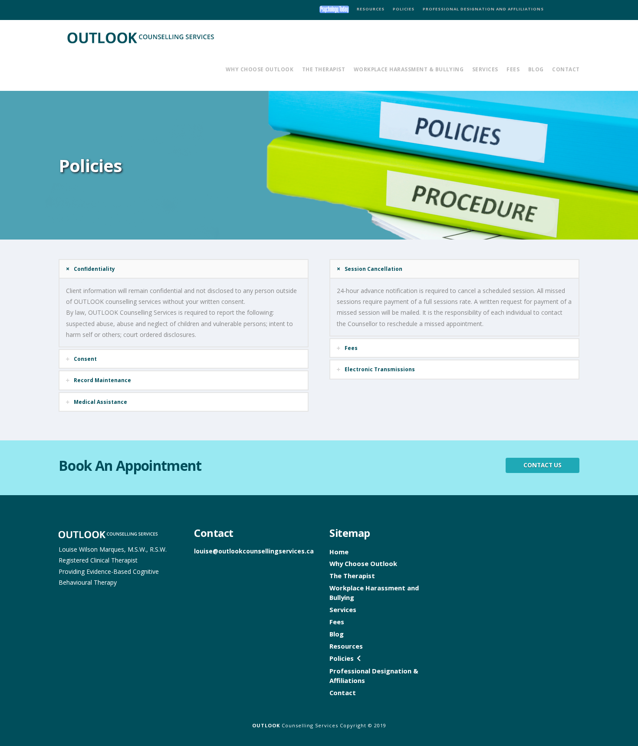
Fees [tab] (351, 347)
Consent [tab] (85, 358)
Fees (336, 621)
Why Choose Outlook (363, 563)
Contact (342, 692)
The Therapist (352, 575)
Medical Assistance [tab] (100, 401)
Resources (346, 646)
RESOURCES (371, 9)
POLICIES (403, 9)
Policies (341, 658)
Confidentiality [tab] (94, 268)
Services (342, 609)
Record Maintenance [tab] (102, 379)
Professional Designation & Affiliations (373, 675)
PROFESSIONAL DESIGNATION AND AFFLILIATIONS (483, 9)
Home (339, 551)
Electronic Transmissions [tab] (380, 369)
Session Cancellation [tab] (373, 268)
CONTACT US (542, 465)
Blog (336, 633)
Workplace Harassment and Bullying (374, 592)
